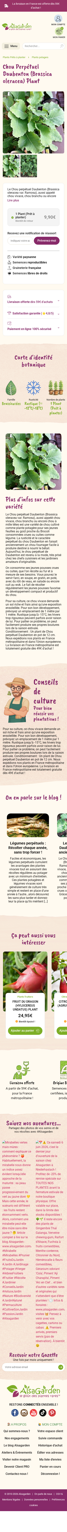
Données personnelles (36, 1499)
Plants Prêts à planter (14, 57)
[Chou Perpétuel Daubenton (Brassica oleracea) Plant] (11, 166)
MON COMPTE (58, 24)
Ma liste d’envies (50, 1459)
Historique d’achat (50, 1445)
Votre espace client (50, 1431)
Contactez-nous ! (17, 1474)
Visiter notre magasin (16, 1459)
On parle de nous (43, 1494)
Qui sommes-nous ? (17, 1431)
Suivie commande (50, 1438)
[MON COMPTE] (58, 18)
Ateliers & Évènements (17, 1452)
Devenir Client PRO (16, 1466)
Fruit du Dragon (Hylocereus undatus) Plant (25, 1005)
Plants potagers (40, 57)
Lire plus (13, 200)
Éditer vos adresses (50, 1452)
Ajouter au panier (22, 1030)
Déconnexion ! (50, 1474)
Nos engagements (17, 1438)
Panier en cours (50, 1466)
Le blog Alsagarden (17, 1445)
